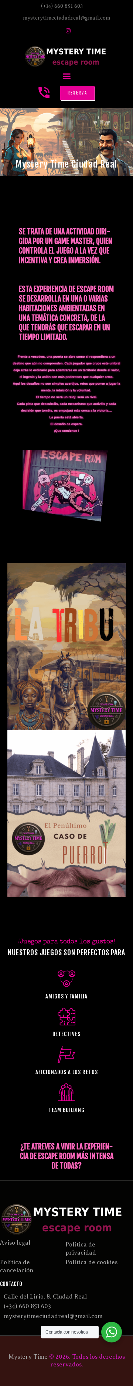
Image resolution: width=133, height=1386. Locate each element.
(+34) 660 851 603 (27, 1306)
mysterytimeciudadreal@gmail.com (53, 1316)
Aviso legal (15, 1242)
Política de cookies (91, 1262)
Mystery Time (28, 1357)
